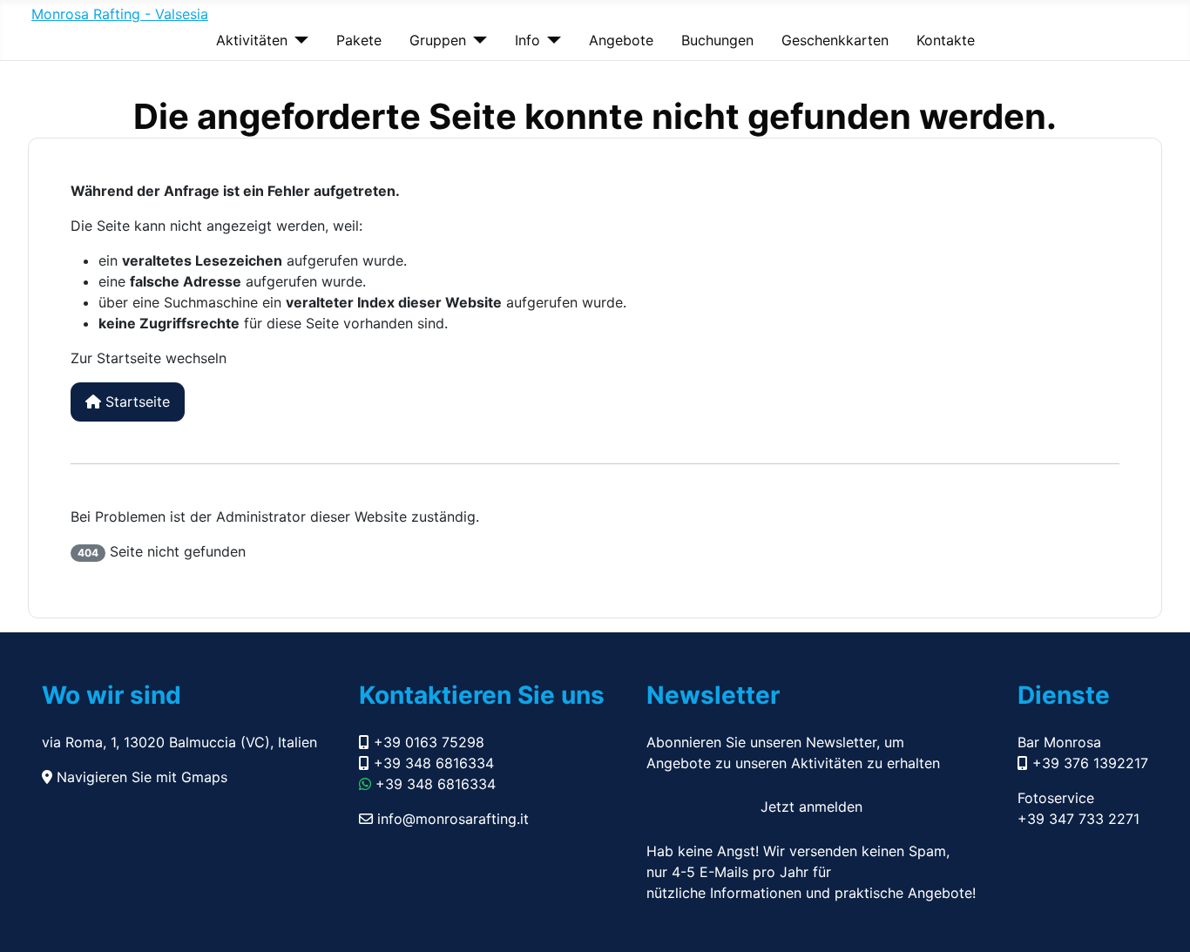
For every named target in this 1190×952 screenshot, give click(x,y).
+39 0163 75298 (426, 742)
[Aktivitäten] (297, 40)
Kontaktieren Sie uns (482, 695)
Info (527, 40)
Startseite (135, 401)
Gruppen (437, 40)
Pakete (359, 40)
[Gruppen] (476, 40)
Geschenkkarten (835, 40)
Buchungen (717, 40)
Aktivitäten (251, 40)
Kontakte (945, 40)
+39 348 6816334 (431, 763)
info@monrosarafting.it (451, 818)
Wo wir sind (111, 695)
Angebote (621, 40)
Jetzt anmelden (811, 806)
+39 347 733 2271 (1078, 818)
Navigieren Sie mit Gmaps (139, 777)
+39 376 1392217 (1088, 763)
